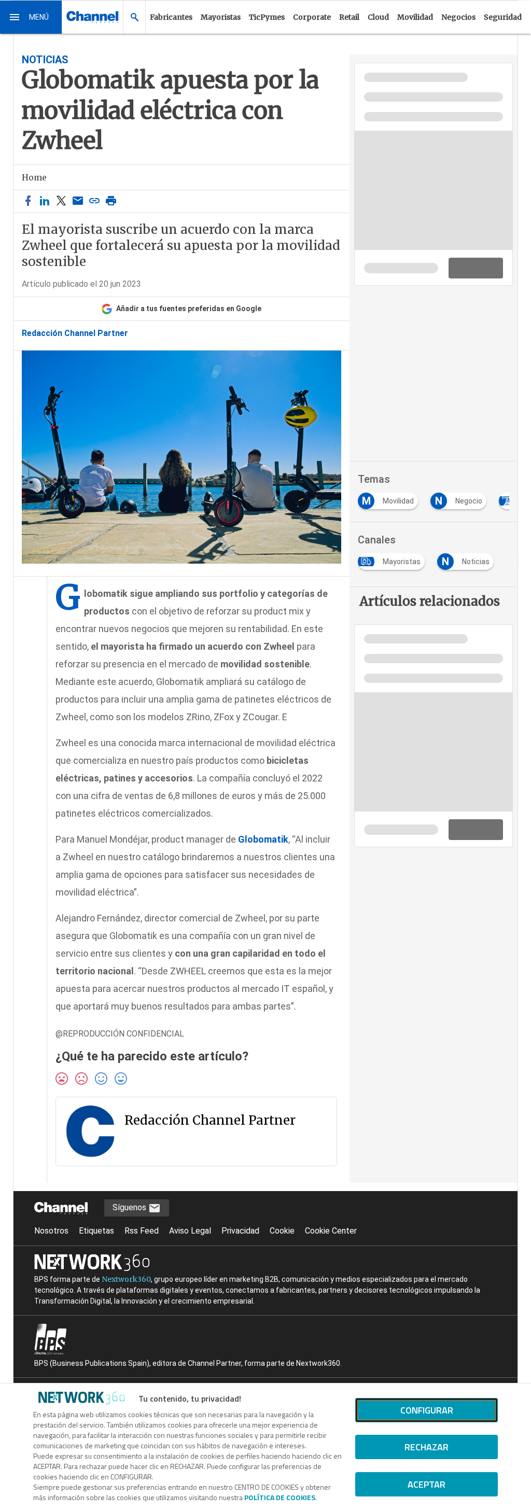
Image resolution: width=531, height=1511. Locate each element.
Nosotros (51, 1231)
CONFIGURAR (426, 1410)
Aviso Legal (190, 1231)
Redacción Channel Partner (75, 333)
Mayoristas (221, 17)
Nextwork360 (126, 1279)
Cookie (282, 1231)
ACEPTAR (426, 1484)
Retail (349, 17)
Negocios (458, 17)
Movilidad (415, 17)
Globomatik (263, 839)
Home (34, 177)
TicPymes (267, 17)
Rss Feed (141, 1231)
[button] (31, 17)
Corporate (312, 17)
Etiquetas (96, 1231)
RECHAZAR (426, 1447)
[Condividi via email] (78, 201)
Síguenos (130, 1207)
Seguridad (503, 17)
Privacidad (240, 1231)
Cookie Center (331, 1231)
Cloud (378, 17)
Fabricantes (171, 17)
